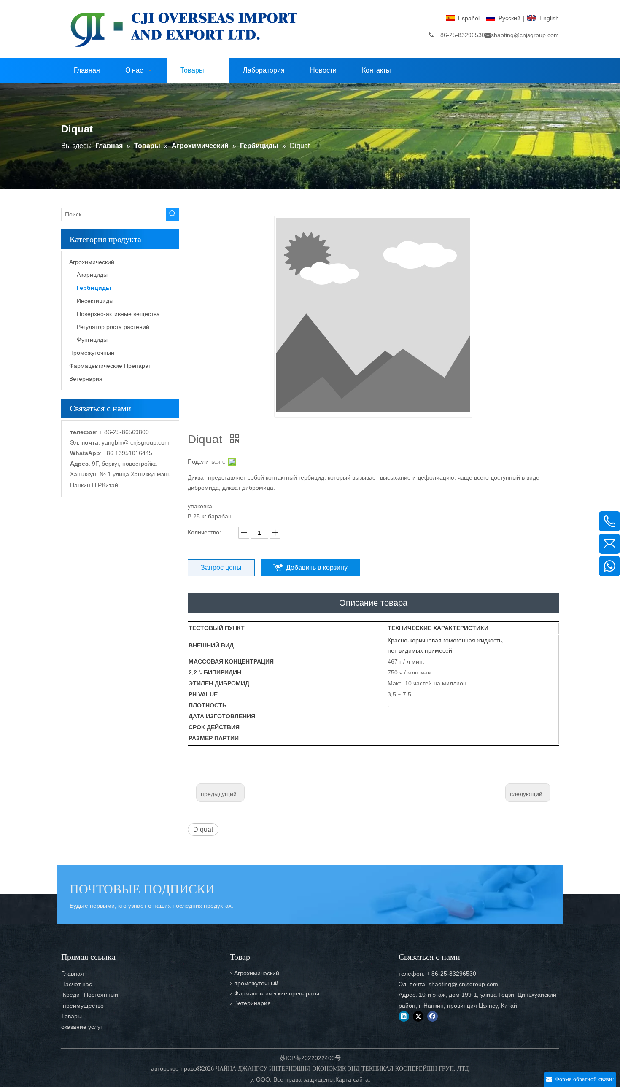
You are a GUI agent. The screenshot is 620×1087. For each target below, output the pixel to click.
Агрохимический (91, 262)
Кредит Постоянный (89, 994)
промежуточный (256, 983)
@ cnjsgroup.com (146, 442)
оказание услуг (81, 1026)
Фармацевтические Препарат (110, 365)
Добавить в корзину (317, 567)
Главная (72, 973)
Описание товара (373, 602)
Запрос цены (221, 567)
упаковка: (201, 506)
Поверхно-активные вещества (118, 313)
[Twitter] (418, 1016)
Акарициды (92, 274)
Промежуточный (91, 352)
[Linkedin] (404, 1016)
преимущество (82, 1005)
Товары (71, 1016)
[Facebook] (432, 1016)
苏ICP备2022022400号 (310, 1058)
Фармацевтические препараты (276, 993)
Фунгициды (92, 339)
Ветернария (85, 378)
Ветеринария (252, 1003)
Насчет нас (76, 984)
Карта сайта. (352, 1079)
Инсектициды (95, 300)
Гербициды (94, 287)
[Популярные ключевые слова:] (172, 214)
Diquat (203, 829)
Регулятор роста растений (113, 327)
